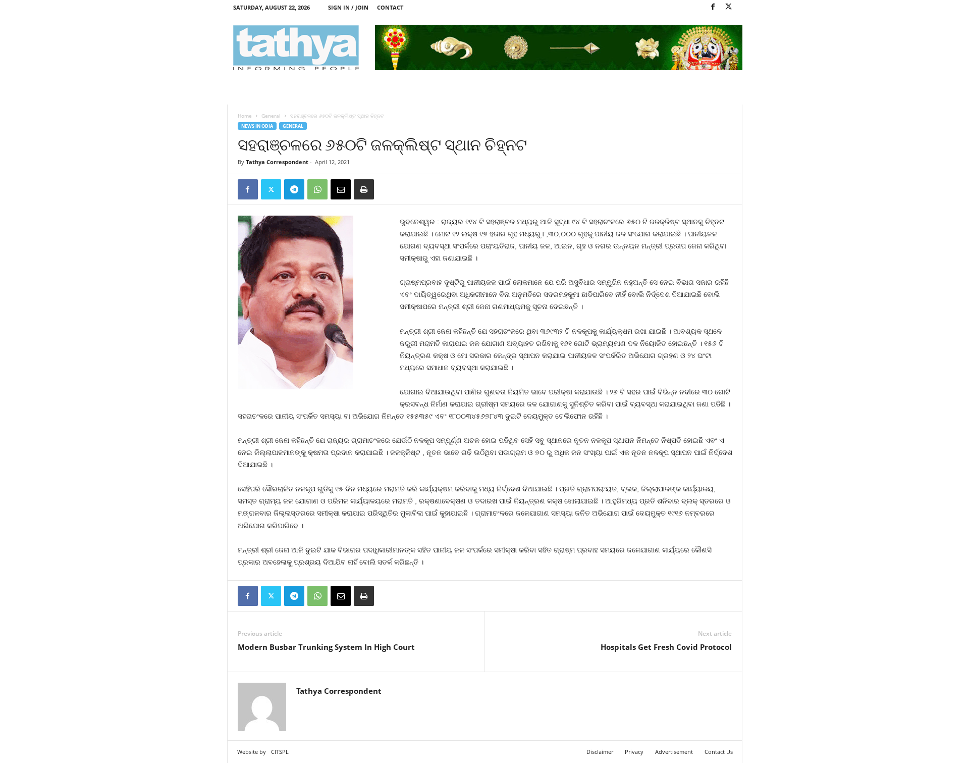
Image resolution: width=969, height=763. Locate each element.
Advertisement (674, 751)
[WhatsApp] (317, 189)
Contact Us (719, 751)
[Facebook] (713, 7)
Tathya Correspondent (277, 162)
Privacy (634, 751)
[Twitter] (729, 7)
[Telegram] (294, 189)
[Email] (341, 189)
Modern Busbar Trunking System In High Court (326, 647)
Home (245, 115)
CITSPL (280, 751)
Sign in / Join (348, 7)
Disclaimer (599, 751)
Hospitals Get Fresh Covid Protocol (666, 647)
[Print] (364, 189)
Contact (390, 7)
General (271, 115)
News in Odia (257, 126)
